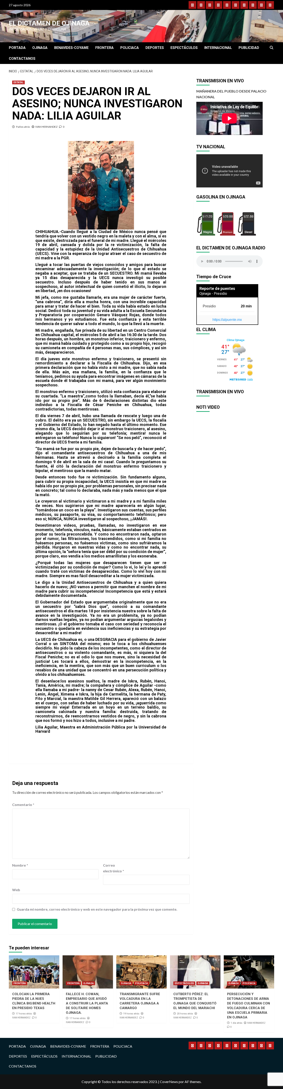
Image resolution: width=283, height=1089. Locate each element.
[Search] (271, 48)
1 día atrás (236, 1023)
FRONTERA (104, 48)
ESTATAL (18, 82)
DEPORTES (154, 48)
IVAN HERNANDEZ (46, 126)
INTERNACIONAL (218, 48)
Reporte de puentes (217, 288)
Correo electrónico (113, 868)
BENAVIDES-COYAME (71, 48)
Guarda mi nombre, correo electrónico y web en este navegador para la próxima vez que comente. (97, 909)
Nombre (20, 865)
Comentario (23, 804)
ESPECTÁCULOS (184, 48)
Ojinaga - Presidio (213, 293)
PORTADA (17, 48)
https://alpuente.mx (227, 320)
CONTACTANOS (22, 58)
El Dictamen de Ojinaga (49, 23)
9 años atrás (23, 126)
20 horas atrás (185, 1013)
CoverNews (169, 1081)
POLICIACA (129, 48)
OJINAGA (40, 48)
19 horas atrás (131, 1013)
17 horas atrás (24, 1013)
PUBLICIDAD (249, 48)
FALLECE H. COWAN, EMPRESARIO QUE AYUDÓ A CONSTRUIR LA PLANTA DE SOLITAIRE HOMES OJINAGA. (87, 1003)
